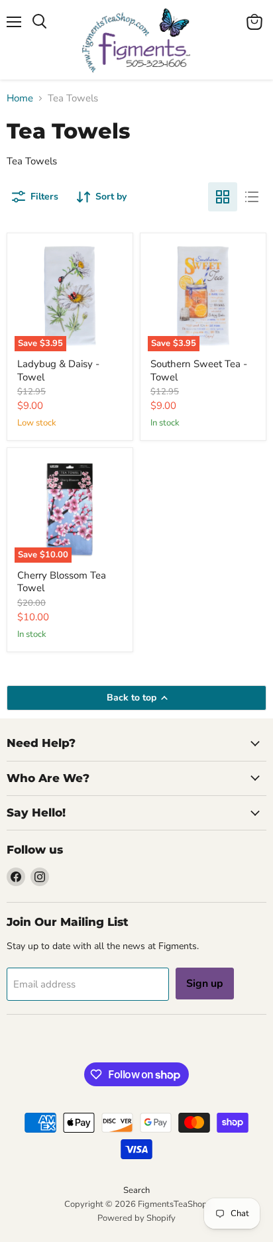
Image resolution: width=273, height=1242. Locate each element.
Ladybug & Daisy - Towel (58, 370)
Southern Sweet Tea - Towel (198, 370)
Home (20, 98)
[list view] (251, 196)
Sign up (204, 983)
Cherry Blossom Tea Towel (61, 582)
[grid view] (222, 196)
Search (136, 1190)
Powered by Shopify (136, 1218)
